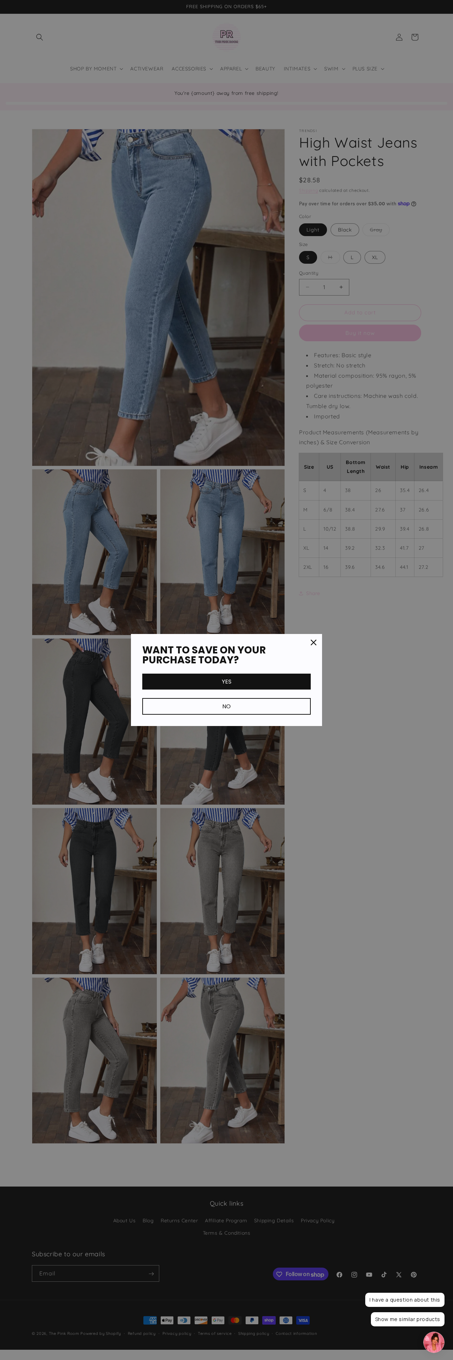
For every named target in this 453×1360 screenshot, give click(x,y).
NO (226, 706)
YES (226, 682)
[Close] (313, 642)
